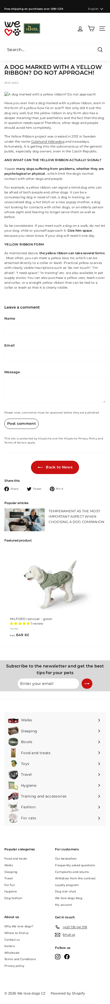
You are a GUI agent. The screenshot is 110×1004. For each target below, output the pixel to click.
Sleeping (10, 872)
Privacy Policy (87, 438)
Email (9, 345)
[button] (20, 623)
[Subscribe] (87, 683)
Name (9, 318)
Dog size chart (65, 891)
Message (12, 372)
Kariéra (9, 946)
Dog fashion (13, 898)
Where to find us (16, 933)
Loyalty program (67, 885)
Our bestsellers (66, 858)
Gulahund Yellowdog (47, 141)
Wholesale (12, 952)
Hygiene (10, 891)
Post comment (21, 423)
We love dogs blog (68, 898)
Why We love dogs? (18, 926)
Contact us (12, 939)
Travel (8, 878)
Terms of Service (15, 442)
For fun (9, 885)
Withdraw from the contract (75, 878)
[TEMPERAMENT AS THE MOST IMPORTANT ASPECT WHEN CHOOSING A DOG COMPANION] (24, 519)
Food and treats (15, 858)
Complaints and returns (72, 872)
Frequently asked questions (75, 865)
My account (63, 905)
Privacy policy (14, 966)
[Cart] (91, 28)
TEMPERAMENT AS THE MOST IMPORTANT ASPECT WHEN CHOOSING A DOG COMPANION (76, 516)
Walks (8, 865)
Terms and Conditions (20, 959)
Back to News (58, 467)
